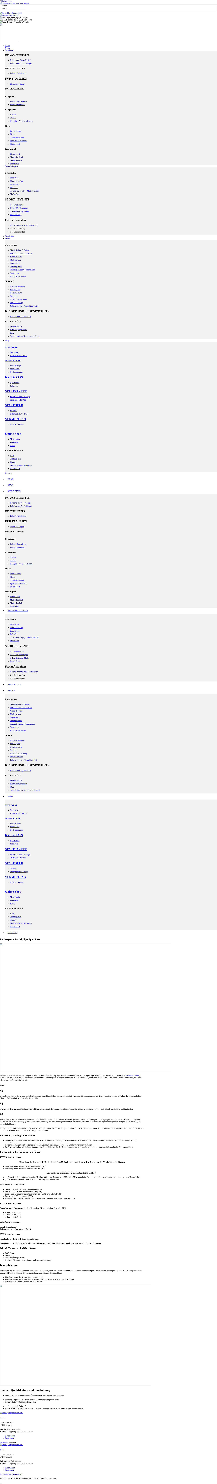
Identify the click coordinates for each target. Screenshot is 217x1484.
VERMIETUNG (15, 419)
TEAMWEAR (11, 347)
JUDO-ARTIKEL (12, 360)
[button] (111, 50)
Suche (4, 6)
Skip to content (6, 1)
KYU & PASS (14, 377)
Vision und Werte (132, 1075)
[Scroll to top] (1, 1483)
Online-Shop (13, 433)
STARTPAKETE (16, 391)
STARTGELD (14, 405)
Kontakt (2, 1449)
